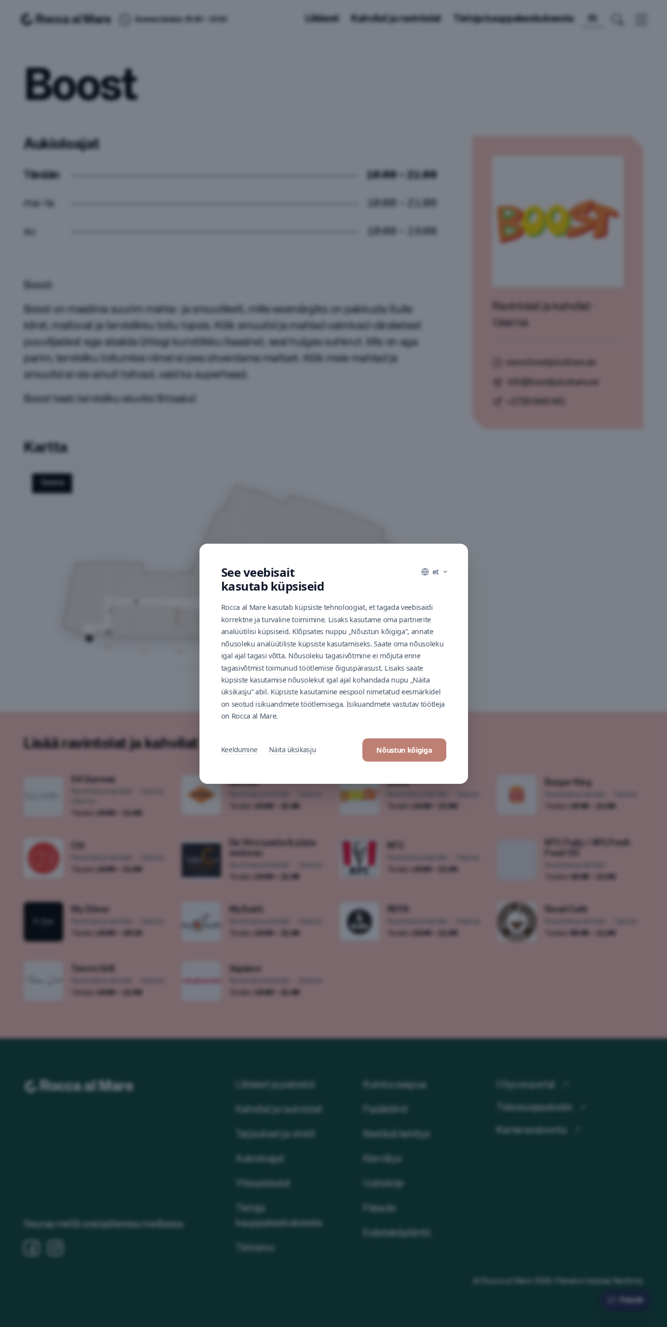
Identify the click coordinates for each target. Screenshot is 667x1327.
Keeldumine (239, 749)
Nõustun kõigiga (404, 750)
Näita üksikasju (292, 749)
